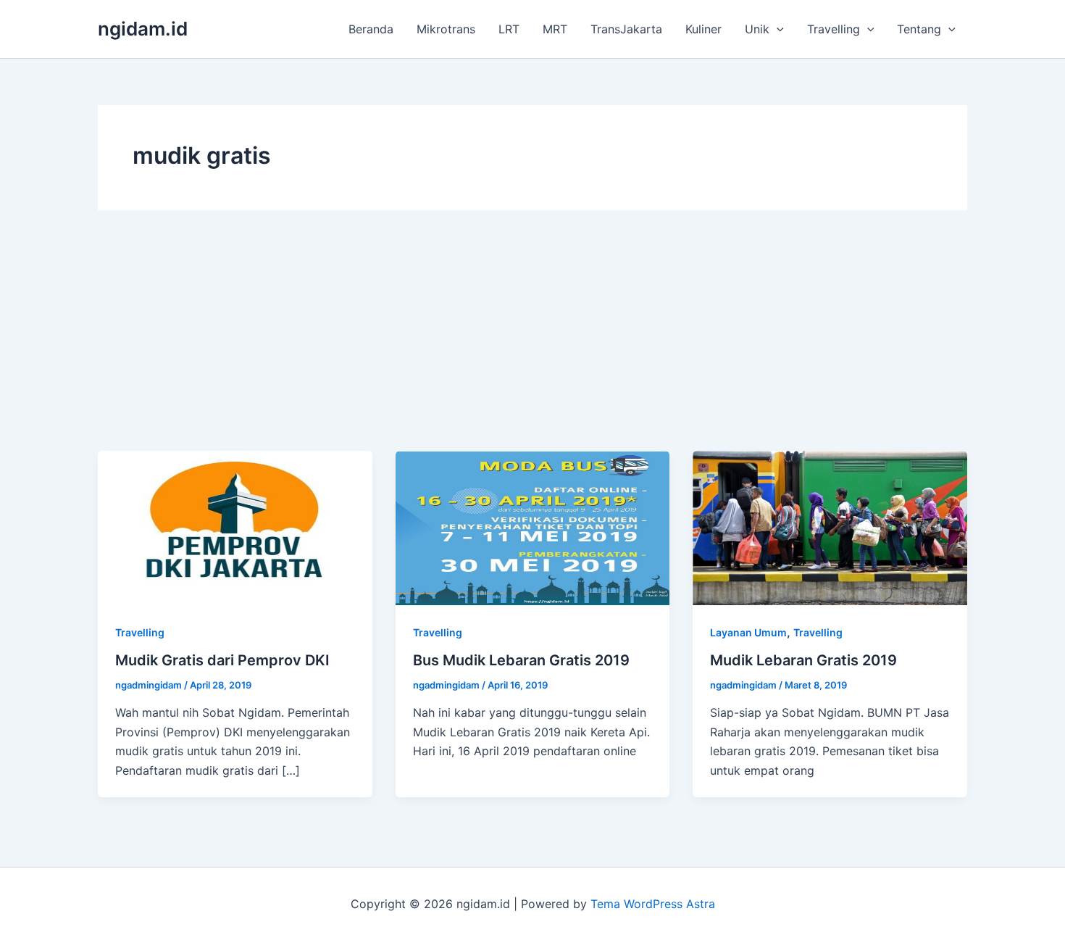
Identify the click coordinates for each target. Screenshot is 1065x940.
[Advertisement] (532, 342)
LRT (508, 29)
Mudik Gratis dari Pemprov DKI (222, 660)
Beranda (370, 29)
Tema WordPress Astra (652, 904)
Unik (757, 29)
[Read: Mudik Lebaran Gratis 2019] (830, 527)
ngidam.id (143, 28)
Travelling (833, 29)
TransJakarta (626, 29)
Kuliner (703, 29)
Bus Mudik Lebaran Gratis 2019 (521, 660)
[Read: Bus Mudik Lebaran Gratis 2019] (533, 527)
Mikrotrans (446, 29)
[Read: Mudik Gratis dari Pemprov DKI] (235, 527)
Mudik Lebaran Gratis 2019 (803, 660)
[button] (776, 29)
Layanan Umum (748, 632)
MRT (555, 29)
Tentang (919, 29)
